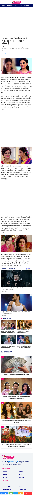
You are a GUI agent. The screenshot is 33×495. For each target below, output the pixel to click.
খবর (3, 5)
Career (21, 487)
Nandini (3, 53)
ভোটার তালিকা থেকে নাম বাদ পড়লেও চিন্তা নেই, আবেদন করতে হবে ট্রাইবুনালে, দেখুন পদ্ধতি (16, 446)
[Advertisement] (16, 22)
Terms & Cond (7, 489)
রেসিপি (20, 475)
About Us (5, 484)
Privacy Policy (7, 487)
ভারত (16, 5)
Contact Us (22, 484)
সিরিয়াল (5, 472)
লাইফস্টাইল (22, 477)
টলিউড (5, 475)
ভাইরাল (21, 472)
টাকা (21, 5)
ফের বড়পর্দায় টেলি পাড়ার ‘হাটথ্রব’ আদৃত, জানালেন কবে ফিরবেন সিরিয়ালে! (8, 346)
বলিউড (5, 477)
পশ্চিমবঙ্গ (9, 5)
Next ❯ (28, 493)
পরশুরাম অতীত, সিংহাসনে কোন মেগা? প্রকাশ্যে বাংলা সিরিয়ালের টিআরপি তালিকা (8, 331)
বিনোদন (26, 5)
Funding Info (22, 489)
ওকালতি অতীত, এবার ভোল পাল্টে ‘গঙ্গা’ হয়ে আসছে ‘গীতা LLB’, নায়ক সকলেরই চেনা (24, 346)
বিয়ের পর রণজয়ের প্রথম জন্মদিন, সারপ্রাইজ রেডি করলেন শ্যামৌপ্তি (23, 331)
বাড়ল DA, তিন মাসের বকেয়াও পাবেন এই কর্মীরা (16, 375)
